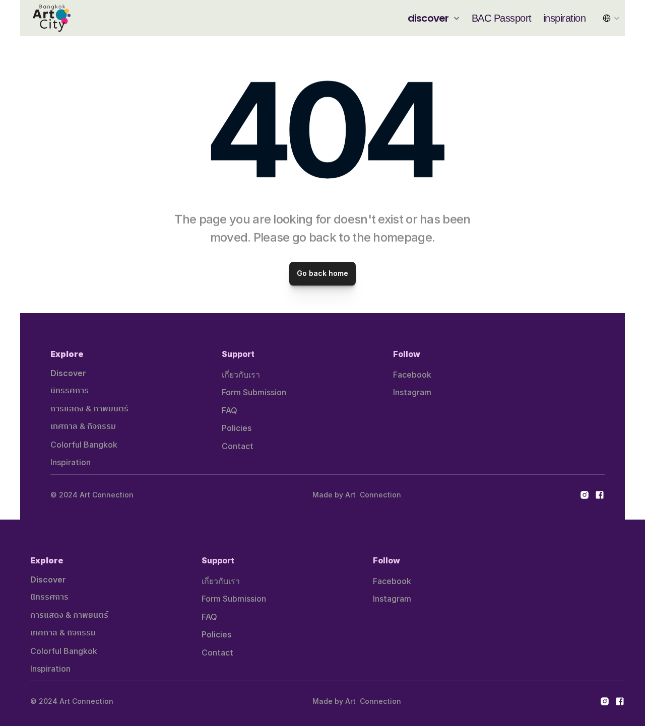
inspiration (564, 18)
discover (428, 18)
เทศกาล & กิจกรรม (83, 426)
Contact (237, 446)
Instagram (412, 392)
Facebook (412, 375)
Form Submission (254, 392)
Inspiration (70, 462)
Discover (68, 373)
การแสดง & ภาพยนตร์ (89, 409)
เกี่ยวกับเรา (241, 375)
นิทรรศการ (69, 391)
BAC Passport (502, 18)
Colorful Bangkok (83, 445)
